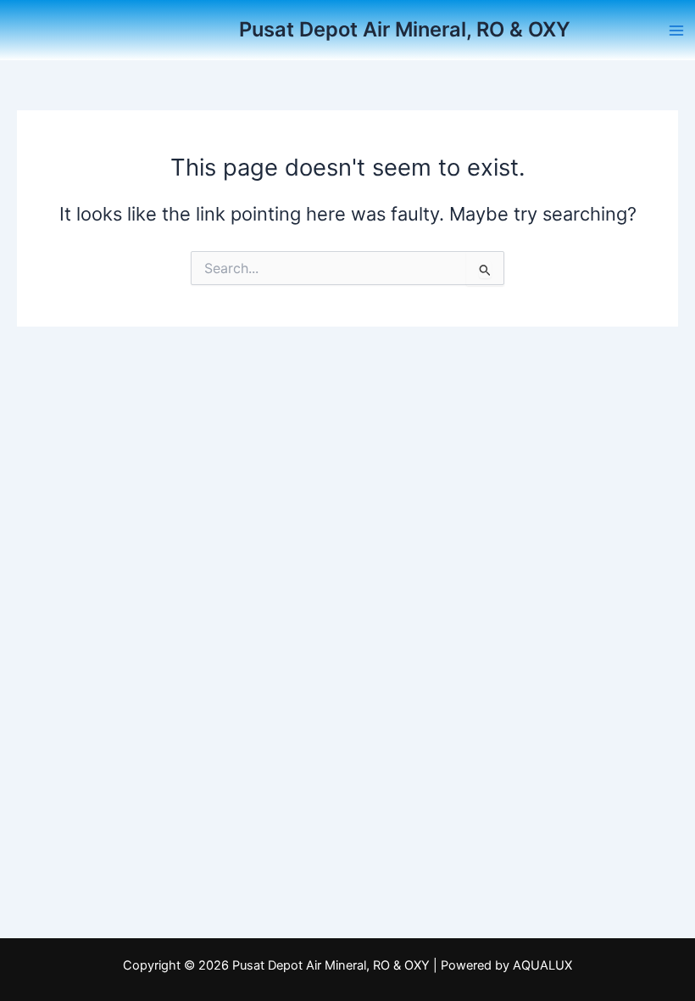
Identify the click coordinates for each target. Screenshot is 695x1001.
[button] (676, 30)
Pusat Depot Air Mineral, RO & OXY (404, 29)
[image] (175, 29)
